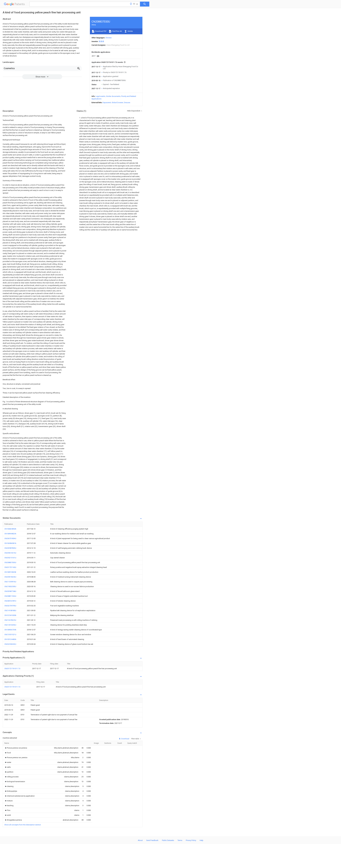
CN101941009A (10, 615)
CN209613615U (10, 553)
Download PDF (101, 31)
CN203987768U (10, 591)
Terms (180, 840)
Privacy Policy (191, 840)
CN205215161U (10, 558)
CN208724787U (10, 601)
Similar (130, 31)
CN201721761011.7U (12, 669)
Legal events (100, 96)
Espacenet (107, 103)
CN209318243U (10, 577)
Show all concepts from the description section (22, 825)
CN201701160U (10, 567)
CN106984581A (10, 543)
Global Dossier (117, 103)
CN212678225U (10, 620)
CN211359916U (10, 582)
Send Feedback (152, 840)
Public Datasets (168, 840)
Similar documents (113, 96)
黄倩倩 (101, 41)
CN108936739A (10, 630)
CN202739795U (10, 606)
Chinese (108, 38)
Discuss (127, 103)
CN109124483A (10, 639)
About (140, 840)
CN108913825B (10, 572)
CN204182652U (10, 644)
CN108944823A (10, 534)
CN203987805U (10, 548)
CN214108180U (10, 610)
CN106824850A (10, 529)
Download (125, 739)
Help (201, 840)
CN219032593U (10, 586)
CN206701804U (10, 538)
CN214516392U (10, 625)
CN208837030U (10, 562)
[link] (15, 748)
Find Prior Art (117, 31)
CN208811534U (10, 596)
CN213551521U (10, 635)
